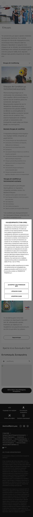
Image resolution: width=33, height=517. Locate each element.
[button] (16, 285)
